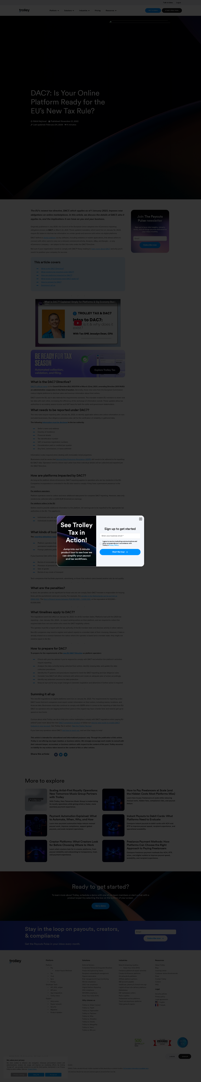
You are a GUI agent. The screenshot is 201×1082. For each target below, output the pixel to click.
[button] (140, 519)
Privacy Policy (113, 545)
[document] (100, 541)
